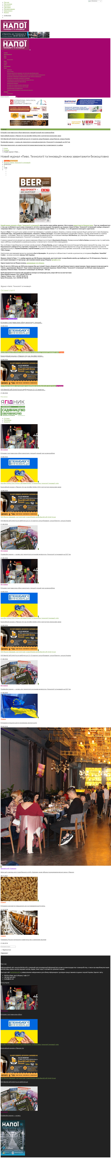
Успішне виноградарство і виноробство (16, 81)
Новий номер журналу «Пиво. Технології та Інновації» (20, 225)
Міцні (5, 61)
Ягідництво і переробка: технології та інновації (18, 78)
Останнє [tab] (7, 418)
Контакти (7, 5)
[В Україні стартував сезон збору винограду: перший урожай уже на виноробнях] (19, 1009)
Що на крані (10, 59)
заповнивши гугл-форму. (35, 263)
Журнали (6, 91)
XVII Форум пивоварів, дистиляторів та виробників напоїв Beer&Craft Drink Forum (28, 386)
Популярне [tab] (7, 420)
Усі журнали (10, 93)
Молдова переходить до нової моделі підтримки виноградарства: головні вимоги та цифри (32, 145)
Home (6, 148)
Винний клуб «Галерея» (12, 83)
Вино (5, 56)
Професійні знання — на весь (11, 1115)
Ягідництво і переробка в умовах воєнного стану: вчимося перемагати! (24, 76)
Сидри (5, 63)
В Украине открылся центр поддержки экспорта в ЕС (19, 723)
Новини (6, 52)
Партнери (7, 7)
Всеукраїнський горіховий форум (15, 88)
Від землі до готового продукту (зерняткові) (18, 85)
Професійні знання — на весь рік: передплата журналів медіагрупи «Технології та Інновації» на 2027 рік (35, 142)
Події (5, 68)
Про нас (6, 2)
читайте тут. (56, 260)
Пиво (5, 57)
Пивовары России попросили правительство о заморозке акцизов (23, 939)
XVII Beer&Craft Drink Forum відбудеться (14, 1082)
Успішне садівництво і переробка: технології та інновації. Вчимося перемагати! (26, 74)
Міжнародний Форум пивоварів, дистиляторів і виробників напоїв (23, 73)
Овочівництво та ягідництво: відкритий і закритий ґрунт (20, 79)
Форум (6, 12)
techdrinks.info (15, 972)
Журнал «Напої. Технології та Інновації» (17, 162)
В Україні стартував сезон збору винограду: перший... (21, 322)
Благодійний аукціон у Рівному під (12, 1048)
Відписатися (6, 950)
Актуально (4, 319)
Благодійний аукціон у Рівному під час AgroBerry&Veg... (22, 356)
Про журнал (8, 4)
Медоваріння (7, 66)
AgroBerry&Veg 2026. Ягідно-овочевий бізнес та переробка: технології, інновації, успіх (30, 352)
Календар (9, 69)
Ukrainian (94, 1)
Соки (5, 64)
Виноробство (12, 319)
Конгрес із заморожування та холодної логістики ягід (20, 90)
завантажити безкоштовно (83, 225)
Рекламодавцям (9, 9)
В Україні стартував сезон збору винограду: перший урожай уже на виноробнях (27, 132)
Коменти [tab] (7, 422)
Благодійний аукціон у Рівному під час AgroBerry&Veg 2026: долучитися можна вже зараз (31, 136)
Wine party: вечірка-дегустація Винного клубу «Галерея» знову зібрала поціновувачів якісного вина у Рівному (37, 872)
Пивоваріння (13, 161)
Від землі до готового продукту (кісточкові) (17, 86)
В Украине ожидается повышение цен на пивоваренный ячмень (23, 906)
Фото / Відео (10, 71)
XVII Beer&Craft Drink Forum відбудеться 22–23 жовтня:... (23, 389)
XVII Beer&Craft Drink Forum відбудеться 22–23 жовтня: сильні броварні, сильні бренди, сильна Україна (35, 139)
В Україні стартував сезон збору (11, 1014)
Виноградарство (8, 54)
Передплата (8, 11)
